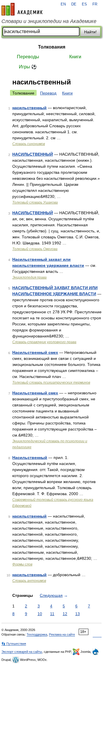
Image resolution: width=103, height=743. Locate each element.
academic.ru (22, 9)
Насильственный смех (35, 352)
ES (84, 4)
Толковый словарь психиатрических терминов (51, 383)
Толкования (51, 47)
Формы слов (22, 564)
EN (63, 4)
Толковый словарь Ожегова (35, 249)
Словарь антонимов (29, 581)
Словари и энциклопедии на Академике (48, 21)
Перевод (48, 93)
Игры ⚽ (28, 66)
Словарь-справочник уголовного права (44, 342)
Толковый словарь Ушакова (35, 202)
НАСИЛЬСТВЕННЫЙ (32, 154)
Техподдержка (37, 634)
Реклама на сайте (62, 634)
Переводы (28, 56)
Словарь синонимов (28, 144)
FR (94, 4)
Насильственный (29, 457)
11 (52, 613)
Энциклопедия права (29, 277)
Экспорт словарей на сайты (21, 651)
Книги (75, 56)
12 (65, 613)
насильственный (29, 107)
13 (77, 613)
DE (73, 4)
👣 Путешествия (13, 643)
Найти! (90, 32)
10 (39, 613)
